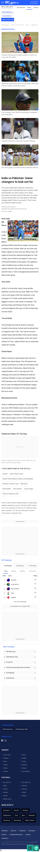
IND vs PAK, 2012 (7, 7)
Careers (27, 834)
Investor (4, 834)
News (29, 7)
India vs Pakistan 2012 (17, 25)
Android (14, 513)
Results (24, 758)
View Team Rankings (20, 601)
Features (24, 764)
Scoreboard (21, 7)
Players (24, 768)
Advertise (5, 830)
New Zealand (15, 588)
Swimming (17, 820)
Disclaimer (32, 830)
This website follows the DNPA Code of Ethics (16, 842)
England (13, 597)
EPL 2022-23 (26, 782)
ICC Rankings (10, 672)
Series (24, 755)
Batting (14, 571)
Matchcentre (7, 799)
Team (5, 571)
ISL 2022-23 (7, 782)
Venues (5, 771)
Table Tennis (29, 820)
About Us (13, 830)
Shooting (6, 820)
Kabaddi (32, 815)
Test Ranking (8, 565)
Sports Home (5, 25)
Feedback (22, 830)
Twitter (28, 508)
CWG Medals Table (12, 657)
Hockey (25, 810)
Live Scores (7, 755)
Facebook (12, 508)
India (12, 593)
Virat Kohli (9, 662)
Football (19, 502)
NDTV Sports (32, 505)
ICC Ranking (26, 771)
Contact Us (5, 838)
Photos (36, 7)
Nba (23, 815)
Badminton (7, 815)
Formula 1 (6, 810)
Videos (5, 764)
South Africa (15, 584)
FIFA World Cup (10, 651)
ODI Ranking (20, 565)
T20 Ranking (32, 565)
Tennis (16, 810)
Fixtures (5, 758)
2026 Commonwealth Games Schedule (18, 667)
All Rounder (32, 571)
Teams (5, 768)
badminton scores (13, 505)
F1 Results (23, 505)
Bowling (22, 571)
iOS (20, 513)
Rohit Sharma (10, 678)
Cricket (13, 502)
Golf (16, 815)
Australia (13, 580)
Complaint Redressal (16, 834)
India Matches (7, 16)
